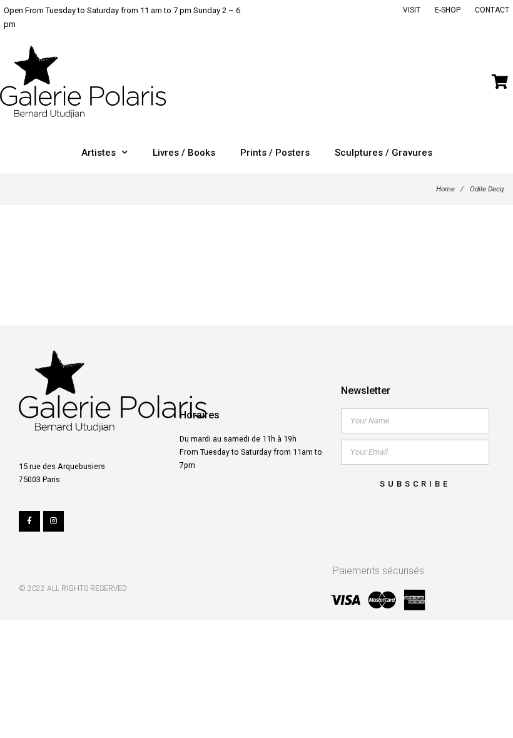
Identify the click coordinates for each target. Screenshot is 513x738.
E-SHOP (447, 10)
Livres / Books (184, 152)
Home (445, 188)
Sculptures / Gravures (383, 152)
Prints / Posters (275, 152)
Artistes (98, 152)
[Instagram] (53, 521)
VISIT (411, 10)
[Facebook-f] (29, 521)
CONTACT (492, 10)
